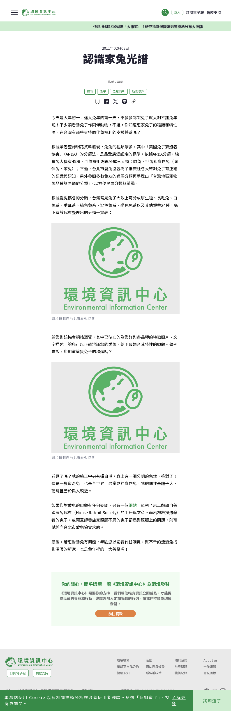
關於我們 (181, 660)
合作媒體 (209, 666)
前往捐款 (115, 613)
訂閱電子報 (195, 12)
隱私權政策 (154, 673)
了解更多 (179, 700)
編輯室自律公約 (128, 666)
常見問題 (181, 666)
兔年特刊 (119, 91)
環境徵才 (123, 660)
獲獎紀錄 (181, 673)
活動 (149, 660)
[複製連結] (133, 101)
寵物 (90, 91)
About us (210, 660)
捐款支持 (214, 12)
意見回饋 (209, 673)
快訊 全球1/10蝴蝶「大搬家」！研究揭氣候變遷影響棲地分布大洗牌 (139, 26)
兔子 (103, 91)
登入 (177, 12)
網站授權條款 (155, 666)
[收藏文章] (97, 101)
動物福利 (138, 91)
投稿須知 (123, 673)
